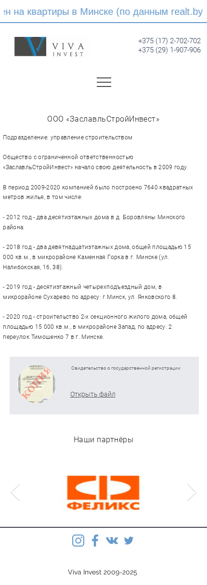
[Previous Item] (15, 492)
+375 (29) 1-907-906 (169, 50)
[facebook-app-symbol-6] (95, 541)
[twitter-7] (129, 541)
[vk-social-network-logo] (112, 541)
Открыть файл (93, 394)
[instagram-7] (78, 541)
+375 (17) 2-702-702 (169, 41)
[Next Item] (191, 492)
